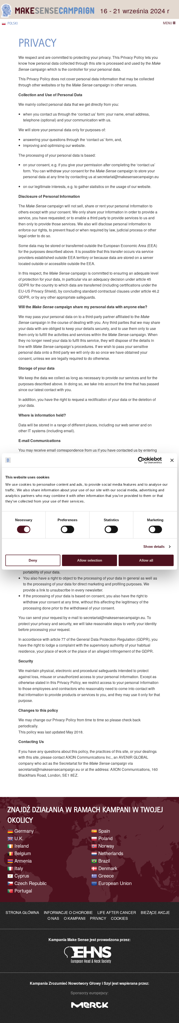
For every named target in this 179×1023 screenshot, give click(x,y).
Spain (103, 830)
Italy (18, 868)
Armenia (22, 860)
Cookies (119, 918)
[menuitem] (17, 23)
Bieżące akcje (155, 912)
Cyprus (21, 875)
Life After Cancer (116, 912)
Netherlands (110, 853)
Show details (154, 547)
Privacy (98, 918)
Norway (105, 845)
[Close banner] (172, 460)
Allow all (146, 560)
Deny (33, 560)
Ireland (21, 845)
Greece (105, 875)
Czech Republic (30, 883)
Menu (168, 23)
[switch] (67, 529)
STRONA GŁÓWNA (22, 912)
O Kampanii (74, 918)
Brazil (103, 860)
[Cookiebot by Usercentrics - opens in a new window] (141, 460)
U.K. (18, 838)
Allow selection (89, 560)
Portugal (22, 890)
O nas (53, 918)
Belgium (22, 853)
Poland (105, 838)
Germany (23, 830)
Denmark (107, 868)
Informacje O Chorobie (68, 912)
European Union (114, 883)
